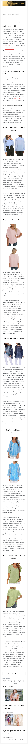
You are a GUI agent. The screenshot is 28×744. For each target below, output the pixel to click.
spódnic (15, 98)
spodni (20, 98)
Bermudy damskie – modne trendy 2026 (7, 681)
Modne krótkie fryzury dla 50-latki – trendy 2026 (19, 681)
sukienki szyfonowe (9, 45)
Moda (4, 20)
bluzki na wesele (9, 49)
